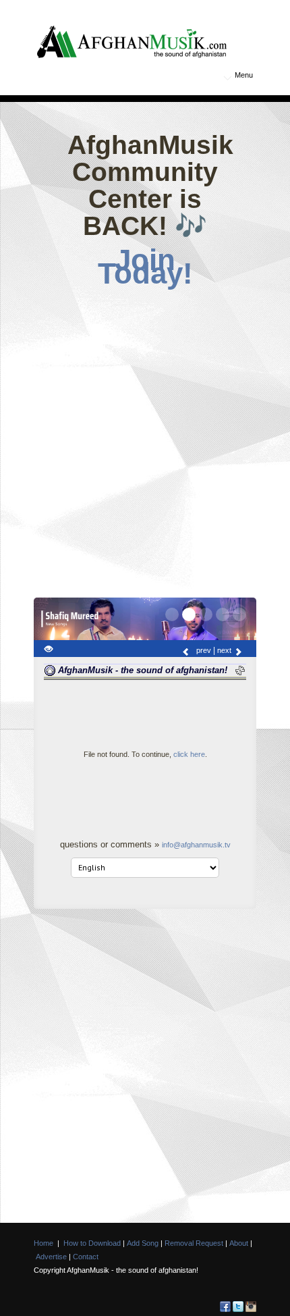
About (238, 1243)
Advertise (51, 1257)
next (225, 650)
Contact (85, 1257)
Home (43, 1243)
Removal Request (194, 1243)
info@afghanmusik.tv (196, 845)
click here (189, 754)
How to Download (92, 1243)
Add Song (142, 1243)
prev (202, 650)
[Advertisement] (145, 439)
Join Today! (145, 266)
